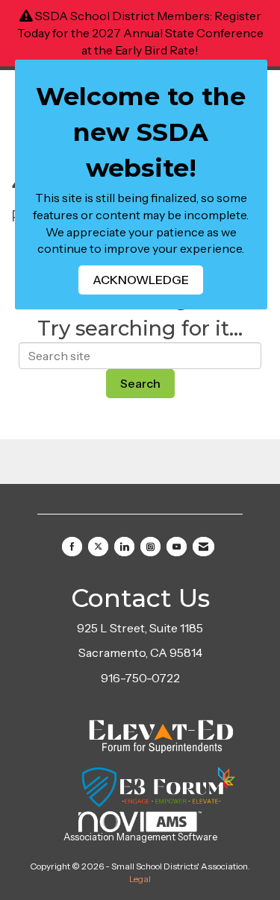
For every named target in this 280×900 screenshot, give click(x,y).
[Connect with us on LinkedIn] (124, 546)
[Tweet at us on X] (98, 546)
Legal (140, 878)
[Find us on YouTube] (177, 546)
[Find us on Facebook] (72, 546)
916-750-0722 (140, 677)
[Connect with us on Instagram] (150, 546)
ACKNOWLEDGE (141, 279)
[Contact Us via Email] (203, 546)
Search (140, 383)
